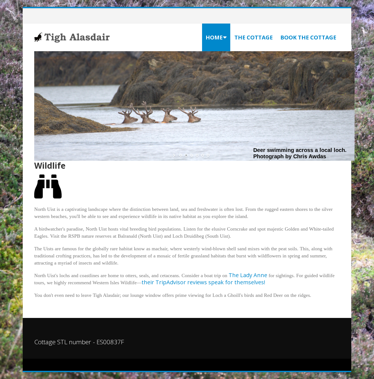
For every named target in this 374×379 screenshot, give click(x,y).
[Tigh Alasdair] (72, 37)
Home (214, 37)
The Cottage (253, 37)
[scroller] (364, 372)
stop (214, 155)
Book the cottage (308, 37)
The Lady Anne (248, 275)
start (174, 155)
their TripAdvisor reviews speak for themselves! (203, 282)
